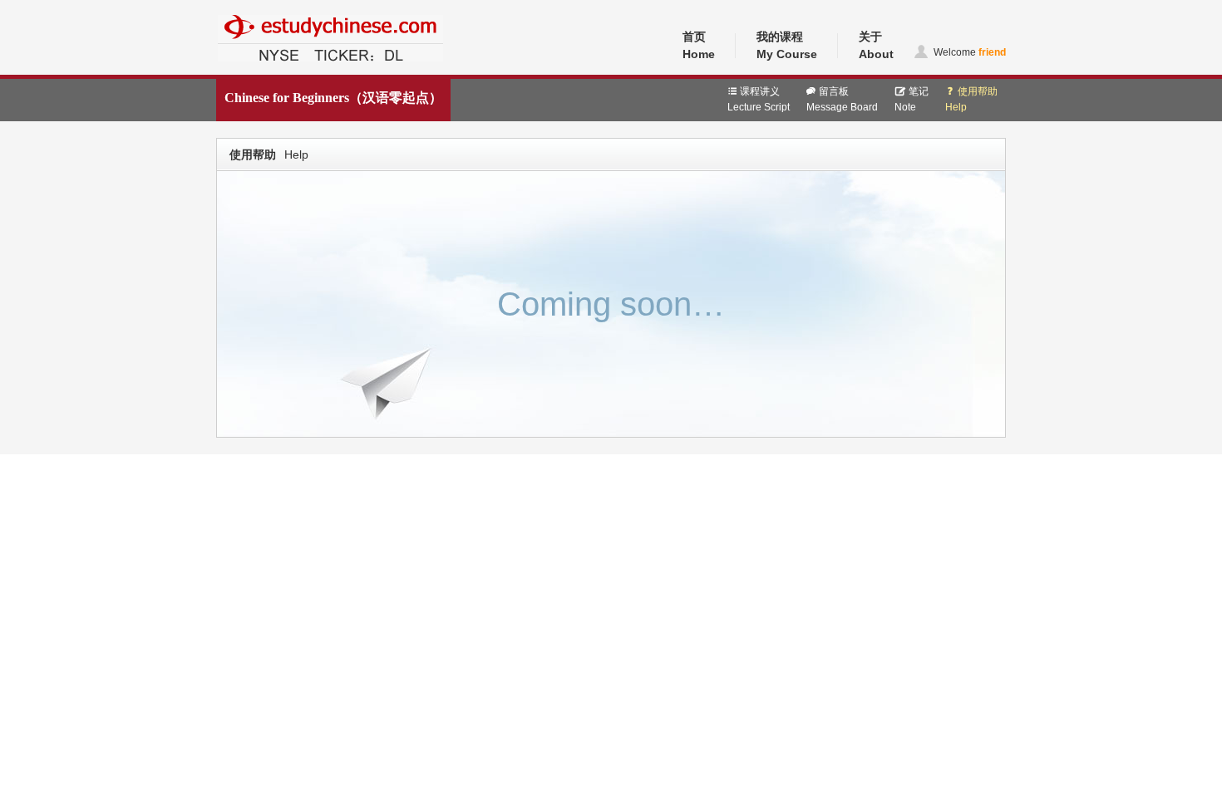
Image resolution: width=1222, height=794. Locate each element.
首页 (698, 46)
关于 (876, 46)
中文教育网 (243, 72)
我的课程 (786, 46)
